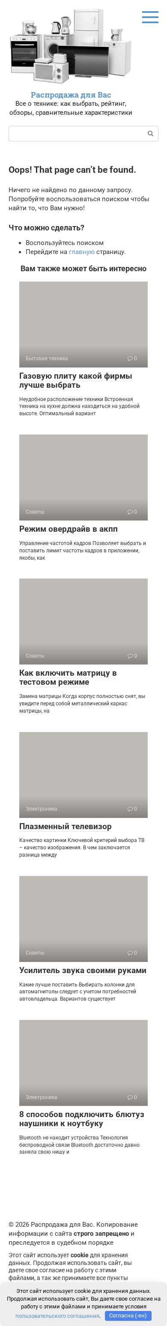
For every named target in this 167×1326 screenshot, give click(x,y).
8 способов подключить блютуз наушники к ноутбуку (81, 1118)
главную (82, 252)
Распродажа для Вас (71, 94)
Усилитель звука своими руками (82, 970)
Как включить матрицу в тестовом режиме (68, 677)
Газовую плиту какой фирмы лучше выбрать (75, 380)
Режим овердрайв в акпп (68, 529)
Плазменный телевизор (65, 826)
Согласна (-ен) (128, 1315)
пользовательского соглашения (57, 1315)
